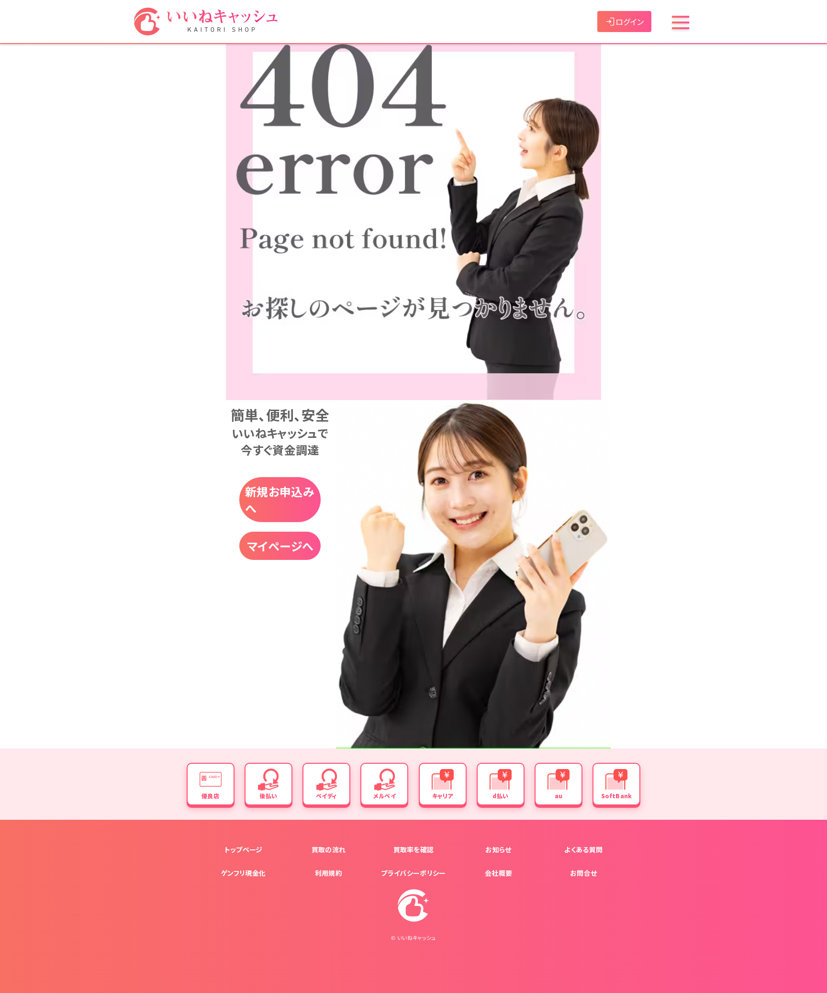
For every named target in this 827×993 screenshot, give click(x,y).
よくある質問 (583, 849)
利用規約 (328, 873)
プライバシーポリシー (413, 873)
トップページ (243, 849)
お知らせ (498, 849)
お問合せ (583, 873)
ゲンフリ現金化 (243, 873)
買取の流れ (329, 849)
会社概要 (498, 873)
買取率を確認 (413, 849)
